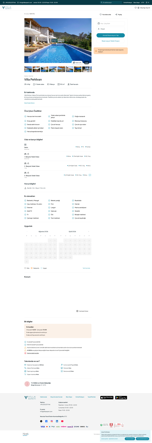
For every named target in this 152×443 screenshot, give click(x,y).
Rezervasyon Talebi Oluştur (111, 41)
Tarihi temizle (86, 268)
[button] (26, 240)
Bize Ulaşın (137, 2)
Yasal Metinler (92, 397)
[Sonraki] (88, 231)
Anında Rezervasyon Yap (111, 35)
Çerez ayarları (104, 438)
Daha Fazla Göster (29, 103)
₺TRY (142, 2)
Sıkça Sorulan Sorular (56, 397)
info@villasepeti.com (26, 2)
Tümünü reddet (130, 438)
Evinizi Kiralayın (128, 2)
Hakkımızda (43, 397)
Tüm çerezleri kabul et (142, 438)
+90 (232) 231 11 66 (10, 2)
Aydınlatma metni (113, 438)
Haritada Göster (83, 311)
